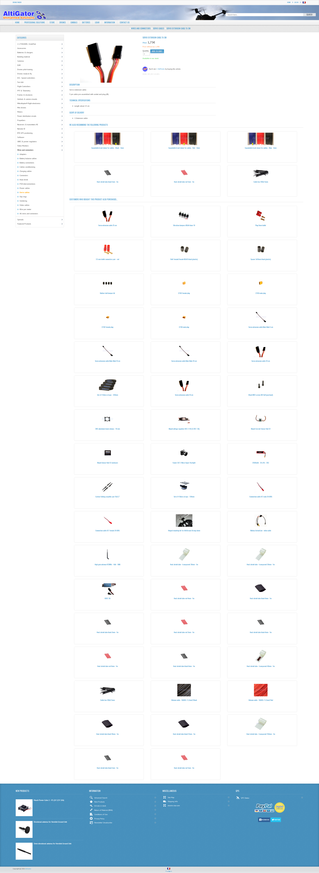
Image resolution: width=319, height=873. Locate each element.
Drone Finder (17, 2)
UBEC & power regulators (27, 141)
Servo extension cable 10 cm (184, 394)
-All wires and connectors (28, 213)
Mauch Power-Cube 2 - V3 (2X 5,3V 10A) (49, 800)
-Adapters (22, 154)
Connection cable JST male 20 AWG (260, 496)
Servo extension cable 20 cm (260, 361)
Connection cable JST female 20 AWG (107, 530)
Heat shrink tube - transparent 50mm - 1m (261, 564)
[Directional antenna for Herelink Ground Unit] (24, 837)
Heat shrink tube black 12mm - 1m (184, 734)
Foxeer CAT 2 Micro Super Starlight (184, 462)
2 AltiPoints (160, 69)
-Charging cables (25, 171)
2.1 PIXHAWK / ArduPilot (26, 44)
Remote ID (21, 129)
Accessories (21, 48)
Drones (62, 22)
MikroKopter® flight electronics (28, 103)
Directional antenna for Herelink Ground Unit (50, 822)
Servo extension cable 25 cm (107, 225)
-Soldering (23, 201)
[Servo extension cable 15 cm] (105, 60)
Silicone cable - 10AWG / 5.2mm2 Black (184, 700)
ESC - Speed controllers (26, 78)
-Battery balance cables (28, 158)
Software (20, 137)
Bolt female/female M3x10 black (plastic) (184, 259)
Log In (296, 2)
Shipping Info (173, 801)
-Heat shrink (23, 180)
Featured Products (24, 224)
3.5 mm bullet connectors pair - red (107, 259)
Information (109, 22)
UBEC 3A (107, 598)
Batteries (86, 22)
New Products (99, 802)
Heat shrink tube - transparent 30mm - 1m (184, 564)
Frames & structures (25, 95)
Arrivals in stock (100, 806)
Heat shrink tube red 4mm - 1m (184, 598)
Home (289, 2)
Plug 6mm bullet (260, 225)
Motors (20, 112)
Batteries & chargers (25, 52)
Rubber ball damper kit (107, 293)
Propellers (21, 120)
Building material (23, 57)
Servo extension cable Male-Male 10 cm (107, 361)
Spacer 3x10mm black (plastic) (261, 259)
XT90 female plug (107, 327)
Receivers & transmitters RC (27, 124)
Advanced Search (100, 798)
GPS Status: (245, 798)
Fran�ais (168, 871)
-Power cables (24, 188)
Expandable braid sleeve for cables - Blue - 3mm (261, 147)
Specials (20, 219)
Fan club (20, 82)
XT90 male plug (184, 327)
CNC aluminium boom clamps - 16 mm (107, 428)
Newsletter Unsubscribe (103, 823)
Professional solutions (34, 22)
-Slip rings (23, 196)
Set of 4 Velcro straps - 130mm (184, 496)
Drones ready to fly (24, 74)
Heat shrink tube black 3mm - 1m (107, 632)
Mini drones (21, 107)
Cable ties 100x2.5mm (260, 181)
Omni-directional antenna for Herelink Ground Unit (52, 843)
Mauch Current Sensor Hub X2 (261, 428)
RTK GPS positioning (25, 133)
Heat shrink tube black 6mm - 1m (184, 666)
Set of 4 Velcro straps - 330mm (107, 394)
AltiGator (28, 869)
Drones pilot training (25, 69)
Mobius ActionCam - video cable (260, 530)
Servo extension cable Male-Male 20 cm (184, 361)
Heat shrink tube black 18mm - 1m (107, 734)
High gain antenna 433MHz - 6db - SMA (107, 564)
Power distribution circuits (26, 116)
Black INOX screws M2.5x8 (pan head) (260, 394)
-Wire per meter (25, 209)
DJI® (19, 65)
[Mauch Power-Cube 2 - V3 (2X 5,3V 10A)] (24, 815)
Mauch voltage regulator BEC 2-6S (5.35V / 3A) (184, 428)
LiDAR (97, 22)
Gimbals (74, 22)
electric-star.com (174, 805)
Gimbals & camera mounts (27, 99)
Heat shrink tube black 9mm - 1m (261, 598)
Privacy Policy (99, 819)
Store (52, 22)
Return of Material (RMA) (103, 810)
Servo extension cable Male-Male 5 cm (260, 327)
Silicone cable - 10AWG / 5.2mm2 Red (260, 700)
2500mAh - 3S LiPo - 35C (260, 462)
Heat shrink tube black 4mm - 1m (261, 632)
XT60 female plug (184, 293)
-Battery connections (26, 163)
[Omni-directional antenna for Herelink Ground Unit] (24, 859)
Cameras (20, 61)
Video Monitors (23, 146)
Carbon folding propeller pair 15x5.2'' (107, 496)
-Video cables (24, 205)
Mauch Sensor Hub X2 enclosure (107, 462)
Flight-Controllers (23, 86)
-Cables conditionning (27, 167)
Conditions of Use (101, 814)
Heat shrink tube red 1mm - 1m (184, 181)
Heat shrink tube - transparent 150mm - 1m (260, 734)
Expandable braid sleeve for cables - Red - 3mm (184, 147)
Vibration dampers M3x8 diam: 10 (184, 225)
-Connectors (23, 175)
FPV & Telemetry (23, 91)
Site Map (171, 797)
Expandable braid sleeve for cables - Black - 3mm (107, 147)
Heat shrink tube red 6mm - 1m (107, 666)
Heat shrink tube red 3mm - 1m (184, 632)
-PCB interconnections (27, 184)
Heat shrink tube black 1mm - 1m (107, 181)
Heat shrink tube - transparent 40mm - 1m (261, 666)
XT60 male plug (261, 293)
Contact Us (124, 22)
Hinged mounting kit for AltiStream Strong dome (184, 530)
